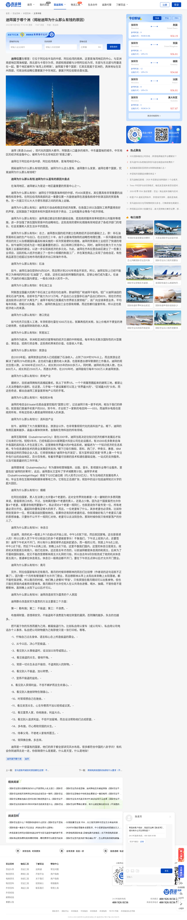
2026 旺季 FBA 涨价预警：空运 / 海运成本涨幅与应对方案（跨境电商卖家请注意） (155, 191)
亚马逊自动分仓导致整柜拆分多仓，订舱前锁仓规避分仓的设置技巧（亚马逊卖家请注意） (155, 203)
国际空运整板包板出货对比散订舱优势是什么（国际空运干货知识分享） (37, 799)
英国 (175, 43)
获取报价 (113, 47)
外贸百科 (10, 888)
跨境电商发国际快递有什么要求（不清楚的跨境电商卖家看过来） (117, 770)
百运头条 (10, 869)
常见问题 (55, 869)
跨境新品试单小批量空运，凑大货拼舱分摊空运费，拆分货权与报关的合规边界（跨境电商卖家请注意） (155, 209)
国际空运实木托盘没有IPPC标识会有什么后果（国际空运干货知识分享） (94, 799)
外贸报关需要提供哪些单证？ (143, 174)
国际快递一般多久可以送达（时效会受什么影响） (31, 828)
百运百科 (58, 4)
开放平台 (40, 874)
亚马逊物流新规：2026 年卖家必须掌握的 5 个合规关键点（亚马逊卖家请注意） (155, 180)
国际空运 (65, 911)
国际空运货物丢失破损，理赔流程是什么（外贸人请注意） (139, 283)
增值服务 (55, 883)
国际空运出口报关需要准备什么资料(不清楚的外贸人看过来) (167, 328)
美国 (175, 25)
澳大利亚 (173, 97)
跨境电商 (93, 911)
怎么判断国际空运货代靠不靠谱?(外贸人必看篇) (139, 260)
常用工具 (55, 888)
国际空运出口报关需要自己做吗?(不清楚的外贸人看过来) (167, 260)
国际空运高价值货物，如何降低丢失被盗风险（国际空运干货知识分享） (94, 788)
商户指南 (55, 878)
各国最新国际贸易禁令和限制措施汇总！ (148, 168)
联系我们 (40, 888)
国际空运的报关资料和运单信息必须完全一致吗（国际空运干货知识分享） (37, 794)
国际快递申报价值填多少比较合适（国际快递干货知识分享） (167, 305)
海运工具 (25, 888)
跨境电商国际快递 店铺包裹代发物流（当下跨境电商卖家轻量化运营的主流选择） (94, 833)
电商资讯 (10, 878)
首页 (29, 4)
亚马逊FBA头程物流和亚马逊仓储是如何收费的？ (152, 162)
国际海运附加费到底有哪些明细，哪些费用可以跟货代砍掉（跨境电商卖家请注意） (37, 838)
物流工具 (75, 4)
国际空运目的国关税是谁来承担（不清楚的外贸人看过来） (139, 328)
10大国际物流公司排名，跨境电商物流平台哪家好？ (153, 156)
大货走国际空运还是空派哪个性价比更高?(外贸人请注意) (167, 238)
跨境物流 (74, 911)
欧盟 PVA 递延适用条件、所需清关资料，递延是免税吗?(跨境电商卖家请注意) (155, 197)
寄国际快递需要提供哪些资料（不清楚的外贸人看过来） (139, 238)
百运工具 (25, 869)
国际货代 (55, 911)
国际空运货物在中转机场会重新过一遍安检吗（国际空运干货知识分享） (94, 794)
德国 (175, 61)
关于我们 (40, 878)
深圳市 (134, 25)
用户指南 (55, 874)
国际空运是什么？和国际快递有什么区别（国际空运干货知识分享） (37, 822)
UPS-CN (144, 54)
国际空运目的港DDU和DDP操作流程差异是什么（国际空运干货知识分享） (37, 804)
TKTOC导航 (113, 911)
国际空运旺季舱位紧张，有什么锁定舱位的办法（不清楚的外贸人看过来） (94, 804)
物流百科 (10, 883)
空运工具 (25, 883)
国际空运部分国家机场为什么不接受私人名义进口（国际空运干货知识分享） (37, 788)
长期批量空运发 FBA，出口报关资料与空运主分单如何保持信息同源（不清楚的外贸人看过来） (94, 822)
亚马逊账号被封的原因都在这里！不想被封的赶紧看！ (39, 770)
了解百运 (120, 4)
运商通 (39, 869)
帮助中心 (55, 864)
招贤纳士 (40, 883)
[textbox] (25, 47)
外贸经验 (10, 892)
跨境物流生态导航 (128, 911)
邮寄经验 (10, 897)
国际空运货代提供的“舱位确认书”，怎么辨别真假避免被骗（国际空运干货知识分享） (94, 838)
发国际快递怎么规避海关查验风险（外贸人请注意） (167, 283)
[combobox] (25, 47)
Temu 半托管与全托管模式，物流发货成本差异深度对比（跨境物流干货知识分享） (155, 185)
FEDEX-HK (145, 36)
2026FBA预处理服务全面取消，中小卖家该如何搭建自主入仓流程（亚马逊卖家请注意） (94, 828)
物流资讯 (10, 874)
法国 (175, 79)
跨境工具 (25, 874)
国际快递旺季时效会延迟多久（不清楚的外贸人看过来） (139, 305)
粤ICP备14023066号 (111, 917)
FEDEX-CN (145, 108)
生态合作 (92, 4)
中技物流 (84, 911)
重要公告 (10, 902)
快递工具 (25, 878)
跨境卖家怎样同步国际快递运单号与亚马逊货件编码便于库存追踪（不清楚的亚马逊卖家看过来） (37, 833)
